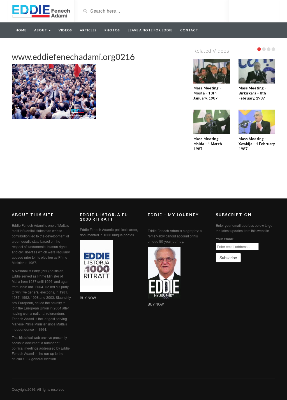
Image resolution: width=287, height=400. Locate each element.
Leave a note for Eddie (150, 30)
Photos (112, 30)
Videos (65, 30)
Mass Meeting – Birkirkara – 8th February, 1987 (253, 93)
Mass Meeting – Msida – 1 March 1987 (207, 144)
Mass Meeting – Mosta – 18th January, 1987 (207, 93)
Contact (189, 30)
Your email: (225, 238)
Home (21, 30)
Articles (88, 30)
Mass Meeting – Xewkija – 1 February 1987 (257, 144)
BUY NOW (88, 297)
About (41, 30)
